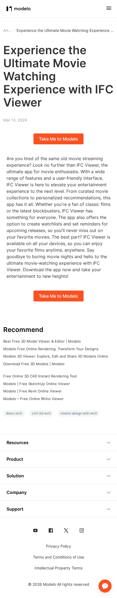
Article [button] (7, 30)
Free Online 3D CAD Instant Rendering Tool (40, 376)
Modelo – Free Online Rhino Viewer (33, 398)
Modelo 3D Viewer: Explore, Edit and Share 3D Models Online (55, 356)
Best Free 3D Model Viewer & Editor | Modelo (42, 341)
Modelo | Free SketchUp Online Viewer (36, 384)
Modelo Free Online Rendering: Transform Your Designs (50, 349)
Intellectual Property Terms (58, 568)
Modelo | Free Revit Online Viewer (32, 391)
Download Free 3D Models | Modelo (33, 364)
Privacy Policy (58, 546)
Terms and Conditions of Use (58, 557)
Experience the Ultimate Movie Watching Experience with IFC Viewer (65, 30)
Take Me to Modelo (58, 139)
